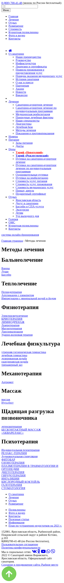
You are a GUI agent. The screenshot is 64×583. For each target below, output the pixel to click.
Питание (14, 139)
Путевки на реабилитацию (32, 177)
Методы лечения (26, 130)
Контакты (14, 38)
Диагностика (23, 123)
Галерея (13, 219)
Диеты (20, 146)
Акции (20, 88)
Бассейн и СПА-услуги (30, 206)
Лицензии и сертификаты (31, 66)
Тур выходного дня (27, 216)
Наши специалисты (27, 120)
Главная (13, 16)
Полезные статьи (19, 519)
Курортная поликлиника (23, 32)
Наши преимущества (28, 56)
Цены (12, 149)
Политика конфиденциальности (20, 547)
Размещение (16, 25)
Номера (13, 136)
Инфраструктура (26, 63)
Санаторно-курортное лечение (34, 104)
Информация (16, 522)
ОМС (12, 222)
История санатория (27, 79)
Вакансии (22, 95)
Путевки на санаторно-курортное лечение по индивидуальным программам (36, 168)
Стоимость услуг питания (31, 181)
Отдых (13, 22)
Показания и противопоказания (35, 133)
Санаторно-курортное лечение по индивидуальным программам (36, 109)
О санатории (16, 53)
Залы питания (24, 142)
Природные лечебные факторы (34, 117)
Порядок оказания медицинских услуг (39, 76)
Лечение (14, 19)
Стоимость (15, 29)
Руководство (23, 60)
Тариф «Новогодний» (29, 152)
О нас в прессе (24, 82)
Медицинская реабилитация (33, 114)
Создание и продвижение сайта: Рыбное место (29, 564)
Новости (21, 91)
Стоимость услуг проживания (34, 184)
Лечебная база (24, 126)
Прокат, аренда (25, 190)
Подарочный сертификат (31, 193)
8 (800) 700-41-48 (11, 2)
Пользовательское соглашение (19, 544)
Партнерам (22, 85)
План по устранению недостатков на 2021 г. (35, 525)
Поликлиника (17, 509)
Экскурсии (22, 209)
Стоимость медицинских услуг (35, 187)
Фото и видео (17, 35)
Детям (19, 212)
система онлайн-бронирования (20, 234)
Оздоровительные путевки (32, 174)
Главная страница (12, 240)
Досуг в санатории (27, 203)
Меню (6, 10)
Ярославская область (28, 200)
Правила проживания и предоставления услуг (30, 71)
